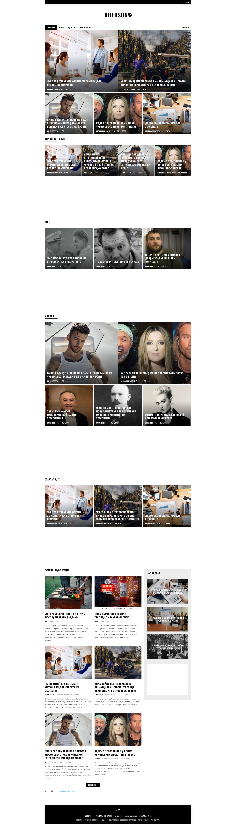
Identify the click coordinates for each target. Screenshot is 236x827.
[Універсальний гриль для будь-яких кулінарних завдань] (68, 592)
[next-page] (184, 583)
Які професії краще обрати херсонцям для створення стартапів (62, 687)
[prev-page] (179, 583)
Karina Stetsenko (62, 695)
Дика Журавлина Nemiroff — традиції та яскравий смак (113, 615)
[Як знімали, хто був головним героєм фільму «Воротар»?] (69, 248)
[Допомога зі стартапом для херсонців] (167, 113)
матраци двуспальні (68, 791)
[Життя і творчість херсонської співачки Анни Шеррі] (167, 405)
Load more (92, 785)
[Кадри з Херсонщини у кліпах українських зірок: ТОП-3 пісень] (118, 113)
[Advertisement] (118, 200)
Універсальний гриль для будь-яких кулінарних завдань (65, 615)
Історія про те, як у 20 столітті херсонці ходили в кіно (168, 647)
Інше (46, 621)
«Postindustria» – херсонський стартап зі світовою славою (168, 591)
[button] (180, 2)
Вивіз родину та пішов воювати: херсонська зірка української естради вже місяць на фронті (66, 754)
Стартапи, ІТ (49, 695)
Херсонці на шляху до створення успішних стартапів (167, 619)
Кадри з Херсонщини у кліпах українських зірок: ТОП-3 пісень (115, 752)
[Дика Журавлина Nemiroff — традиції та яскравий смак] (118, 592)
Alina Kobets (57, 762)
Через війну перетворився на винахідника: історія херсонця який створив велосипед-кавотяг (116, 687)
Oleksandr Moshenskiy (110, 759)
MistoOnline (148, 816)
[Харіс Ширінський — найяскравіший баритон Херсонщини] (69, 405)
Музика (47, 762)
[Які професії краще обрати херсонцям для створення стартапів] (81, 61)
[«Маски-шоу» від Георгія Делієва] (118, 248)
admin (52, 621)
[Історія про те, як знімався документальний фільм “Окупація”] (167, 248)
